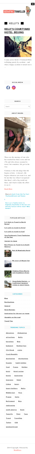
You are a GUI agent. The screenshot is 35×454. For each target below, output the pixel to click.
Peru (20, 393)
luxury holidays (12, 388)
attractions (10, 337)
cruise (19, 350)
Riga (20, 401)
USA (16, 422)
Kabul (19, 380)
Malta (23, 388)
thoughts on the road (12, 317)
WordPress (17, 450)
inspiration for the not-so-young (16, 313)
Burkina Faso (21, 346)
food (8, 367)
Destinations (9, 302)
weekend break (12, 427)
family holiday (20, 363)
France (15, 367)
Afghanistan (22, 333)
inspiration (18, 375)
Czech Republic (12, 354)
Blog (6, 298)
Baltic (20, 337)
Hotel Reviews (9, 309)
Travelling (18, 418)
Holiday (25, 367)
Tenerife (9, 414)
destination (10, 358)
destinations (23, 358)
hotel (8, 371)
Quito (17, 397)
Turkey (8, 422)
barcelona (10, 341)
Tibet (18, 414)
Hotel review (19, 371)
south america (11, 410)
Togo (26, 414)
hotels (8, 375)
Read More (8, 189)
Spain (22, 410)
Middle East (10, 393)
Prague (8, 397)
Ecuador (9, 363)
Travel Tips (8, 321)
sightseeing (10, 405)
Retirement (10, 401)
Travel (8, 418)
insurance (9, 380)
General (7, 306)
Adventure (10, 333)
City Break (10, 350)
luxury (16, 384)
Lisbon (8, 384)
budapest (9, 346)
